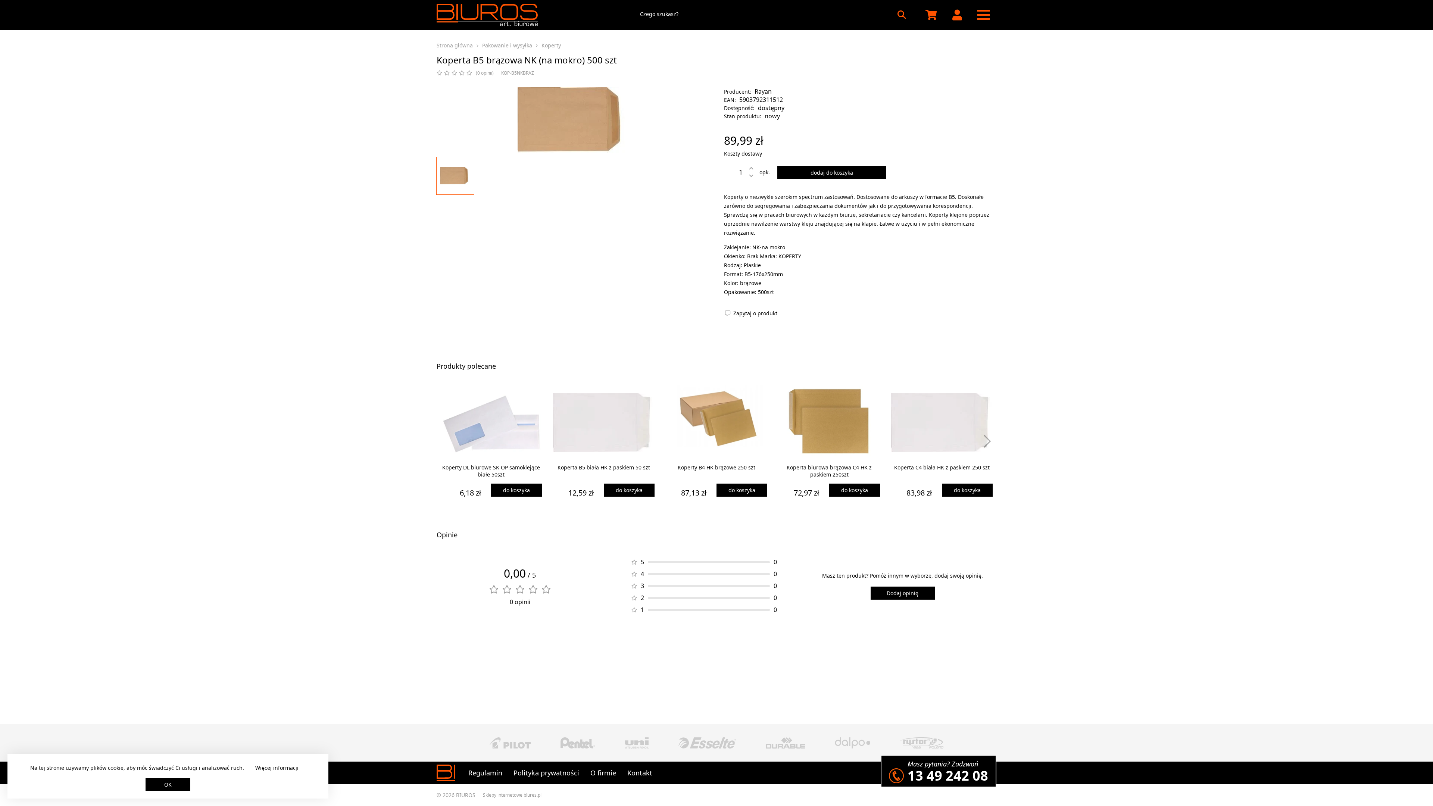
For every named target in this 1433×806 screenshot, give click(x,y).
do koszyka (516, 490)
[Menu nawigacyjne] (983, 15)
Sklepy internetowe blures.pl (512, 795)
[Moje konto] (957, 15)
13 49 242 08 (948, 775)
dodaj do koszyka (832, 172)
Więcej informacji (277, 767)
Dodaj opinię (902, 593)
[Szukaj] (902, 14)
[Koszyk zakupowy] (931, 15)
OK (168, 784)
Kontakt (639, 772)
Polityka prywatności (546, 772)
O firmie (603, 772)
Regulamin (485, 772)
